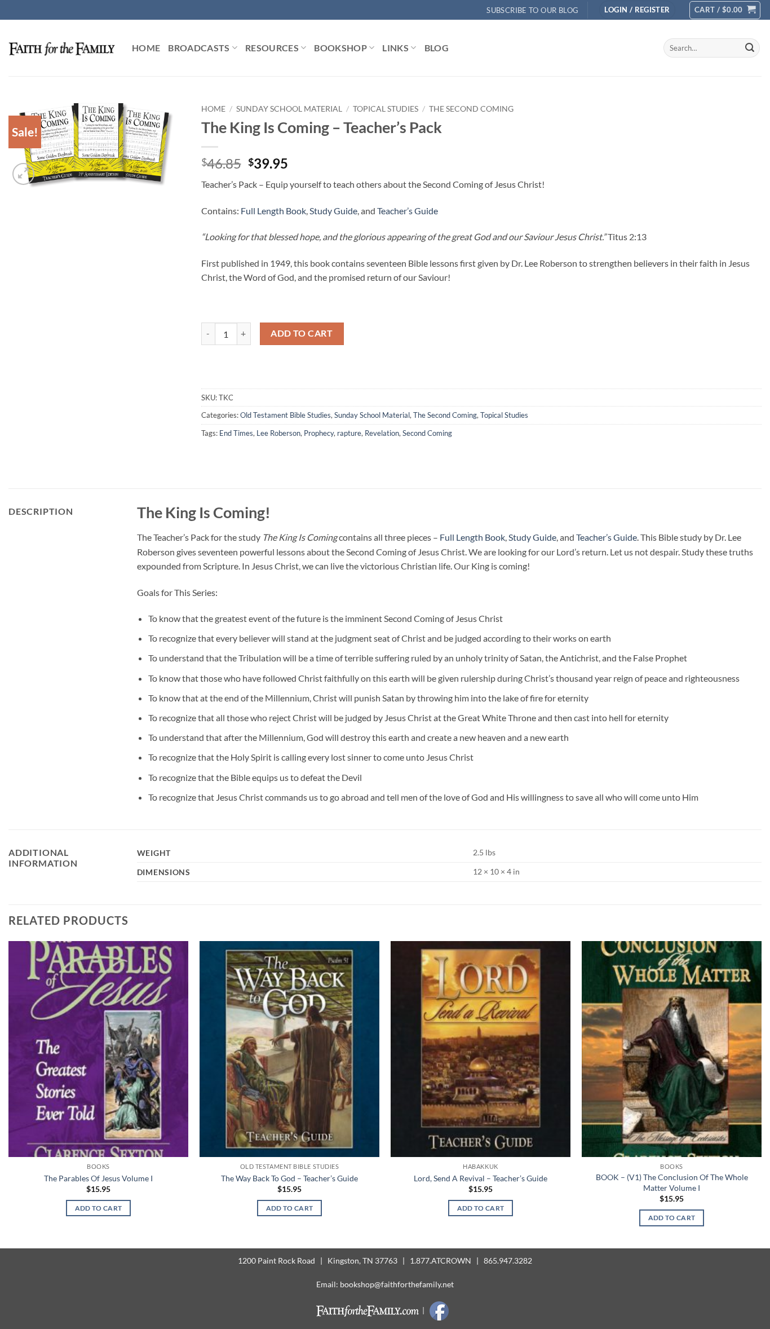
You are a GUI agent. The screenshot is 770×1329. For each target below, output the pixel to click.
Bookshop (340, 47)
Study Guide (333, 210)
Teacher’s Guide (407, 210)
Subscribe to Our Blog (532, 10)
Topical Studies (385, 108)
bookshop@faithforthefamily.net (397, 1284)
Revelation (382, 433)
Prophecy (319, 433)
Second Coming (427, 433)
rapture (349, 433)
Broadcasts (198, 47)
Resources (272, 47)
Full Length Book (273, 210)
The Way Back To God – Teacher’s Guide (289, 1178)
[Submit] (749, 48)
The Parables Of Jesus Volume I (98, 1178)
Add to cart (302, 333)
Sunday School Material (289, 108)
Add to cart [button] (98, 1208)
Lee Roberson (278, 433)
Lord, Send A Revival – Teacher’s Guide (480, 1178)
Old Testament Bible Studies (285, 415)
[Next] (761, 1093)
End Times (236, 433)
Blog (436, 47)
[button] (637, 10)
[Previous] (9, 1093)
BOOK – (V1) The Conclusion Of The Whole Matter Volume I (672, 1182)
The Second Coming (471, 108)
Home (146, 47)
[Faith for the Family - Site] (61, 48)
